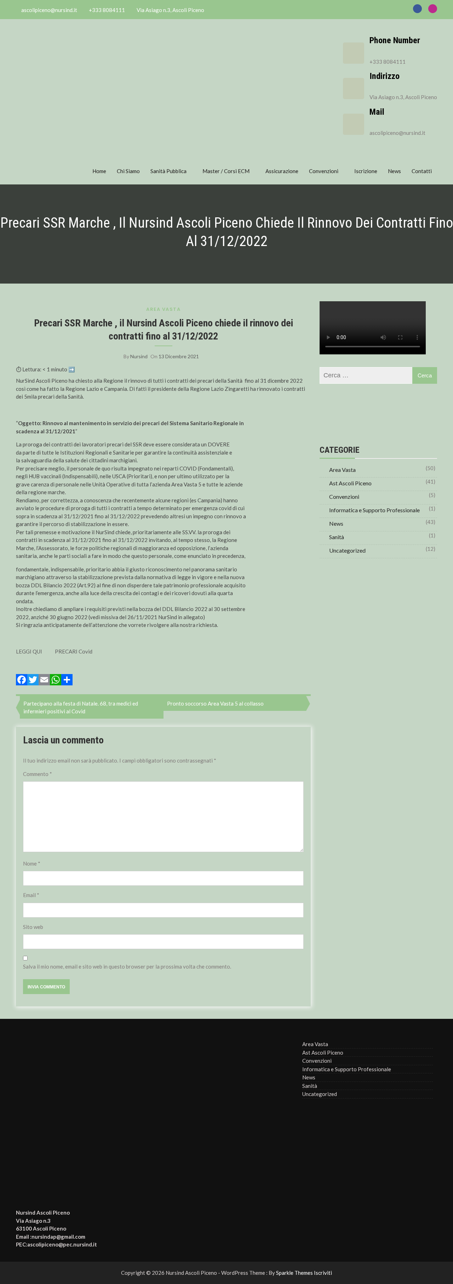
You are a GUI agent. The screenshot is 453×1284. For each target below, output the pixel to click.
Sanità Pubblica (168, 171)
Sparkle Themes (294, 1272)
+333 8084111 (387, 61)
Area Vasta (163, 309)
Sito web (33, 927)
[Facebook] (21, 679)
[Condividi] (67, 679)
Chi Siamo (128, 171)
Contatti (422, 171)
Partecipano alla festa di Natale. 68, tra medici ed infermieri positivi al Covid (80, 707)
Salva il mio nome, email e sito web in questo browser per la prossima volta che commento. (127, 966)
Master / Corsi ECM (226, 171)
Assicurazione (281, 171)
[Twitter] (33, 679)
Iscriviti (323, 1272)
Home (99, 171)
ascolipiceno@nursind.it (397, 133)
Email (31, 895)
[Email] (44, 679)
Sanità (336, 536)
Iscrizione (365, 171)
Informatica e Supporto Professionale (374, 510)
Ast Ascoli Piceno (350, 483)
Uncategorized (347, 550)
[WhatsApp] (55, 679)
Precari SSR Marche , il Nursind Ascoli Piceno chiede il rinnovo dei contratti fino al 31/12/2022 (163, 329)
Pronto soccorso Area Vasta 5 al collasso (215, 703)
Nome (31, 863)
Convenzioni (323, 171)
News (394, 171)
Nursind (139, 356)
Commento (37, 774)
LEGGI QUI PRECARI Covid (54, 651)
